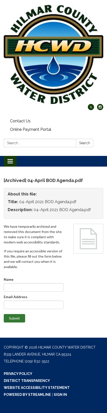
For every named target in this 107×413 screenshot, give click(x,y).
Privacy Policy (18, 374)
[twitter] (91, 108)
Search (84, 143)
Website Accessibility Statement (37, 388)
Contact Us (20, 121)
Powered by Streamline (27, 395)
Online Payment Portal (30, 129)
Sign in (60, 395)
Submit (14, 318)
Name (8, 279)
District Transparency (27, 381)
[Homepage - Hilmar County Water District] (53, 54)
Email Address (15, 297)
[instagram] (100, 108)
